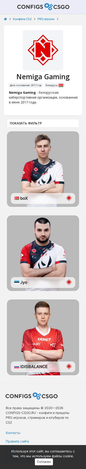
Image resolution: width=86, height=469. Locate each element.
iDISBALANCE (33, 366)
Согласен (44, 461)
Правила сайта (17, 441)
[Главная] (5, 19)
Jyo (23, 282)
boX (23, 198)
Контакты (13, 433)
